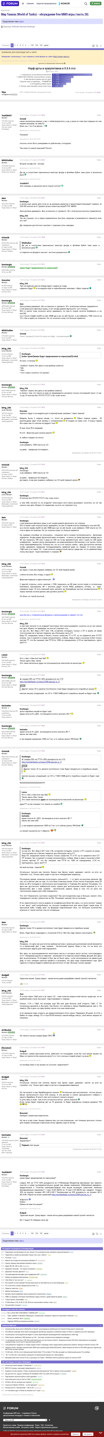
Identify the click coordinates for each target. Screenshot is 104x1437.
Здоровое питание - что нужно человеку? (20, 1269)
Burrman (23, 26)
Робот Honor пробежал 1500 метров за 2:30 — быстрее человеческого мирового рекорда (37, 1337)
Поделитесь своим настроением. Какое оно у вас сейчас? (26, 1255)
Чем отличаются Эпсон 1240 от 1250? (18, 1379)
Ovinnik (25, 984)
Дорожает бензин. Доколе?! (15, 1272)
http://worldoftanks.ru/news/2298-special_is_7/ (40, 682)
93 (57, 71)
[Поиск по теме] (97, 45)
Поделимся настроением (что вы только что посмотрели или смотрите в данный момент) (37, 1252)
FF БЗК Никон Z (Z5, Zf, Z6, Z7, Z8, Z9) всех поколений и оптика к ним (29, 1302)
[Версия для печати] (93, 45)
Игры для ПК (5, 10)
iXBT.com (6, 1431)
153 (32, 45)
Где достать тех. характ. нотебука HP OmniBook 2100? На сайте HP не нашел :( (32, 1374)
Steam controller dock (15, 1318)
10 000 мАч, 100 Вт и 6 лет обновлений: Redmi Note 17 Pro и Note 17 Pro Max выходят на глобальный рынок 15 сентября (47, 1352)
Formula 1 (8, 1258)
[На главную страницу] (10, 3)
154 (36, 45)
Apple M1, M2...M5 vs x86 (13, 1266)
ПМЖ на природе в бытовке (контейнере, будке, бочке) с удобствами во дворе (33, 1297)
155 (41, 45)
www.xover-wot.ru (51, 61)
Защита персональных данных (46, 1427)
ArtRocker (15, 26)
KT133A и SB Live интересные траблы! (18, 1382)
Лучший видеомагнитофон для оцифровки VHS (22, 1274)
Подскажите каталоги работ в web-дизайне (21, 1376)
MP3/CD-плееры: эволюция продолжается (20, 1368)
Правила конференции (25, 1425)
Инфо (99, 115)
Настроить (88, 1434)
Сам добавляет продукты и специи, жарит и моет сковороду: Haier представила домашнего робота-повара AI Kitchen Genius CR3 (51, 1345)
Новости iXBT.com (9, 1325)
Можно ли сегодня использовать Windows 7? (21, 1260)
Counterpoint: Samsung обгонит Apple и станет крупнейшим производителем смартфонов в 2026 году (41, 1334)
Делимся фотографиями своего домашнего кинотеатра (25, 1294)
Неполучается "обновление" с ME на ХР (19, 1388)
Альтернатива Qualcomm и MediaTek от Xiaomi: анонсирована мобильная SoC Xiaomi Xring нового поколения (44, 1329)
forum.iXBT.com (51, 1431)
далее (46, 45)
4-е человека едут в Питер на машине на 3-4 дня (22, 1390)
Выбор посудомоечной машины (16, 1277)
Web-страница (7, 1153)
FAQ (42, 1425)
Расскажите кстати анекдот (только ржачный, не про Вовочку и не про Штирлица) (34, 1283)
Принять (75, 1434)
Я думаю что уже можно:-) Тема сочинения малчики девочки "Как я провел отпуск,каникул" (38, 1371)
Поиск (37, 1425)
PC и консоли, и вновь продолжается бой (20, 1286)
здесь (21, 21)
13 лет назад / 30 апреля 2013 (87, 92)
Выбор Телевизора (12, 1291)
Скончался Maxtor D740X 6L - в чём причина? (21, 1385)
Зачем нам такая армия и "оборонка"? (19, 1365)
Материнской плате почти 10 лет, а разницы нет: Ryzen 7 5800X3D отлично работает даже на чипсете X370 (43, 1358)
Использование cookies (11, 1427)
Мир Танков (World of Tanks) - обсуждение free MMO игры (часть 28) (45, 14)
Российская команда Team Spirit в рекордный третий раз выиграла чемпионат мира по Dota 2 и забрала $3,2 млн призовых (49, 1332)
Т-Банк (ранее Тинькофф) (14, 1299)
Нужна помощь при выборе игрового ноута (21, 1263)
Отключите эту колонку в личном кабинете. (17, 1395)
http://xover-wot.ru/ (61, 57)
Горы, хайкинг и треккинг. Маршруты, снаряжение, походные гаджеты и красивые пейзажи (40, 1316)
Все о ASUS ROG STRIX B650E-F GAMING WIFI (22, 1313)
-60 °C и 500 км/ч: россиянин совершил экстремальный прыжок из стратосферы (34, 1355)
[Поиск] (86, 3)
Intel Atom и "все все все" (14, 1280)
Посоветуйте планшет (13, 1305)
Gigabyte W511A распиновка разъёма (20, 1321)
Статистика (49, 1425)
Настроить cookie (27, 1427)
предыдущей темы (43, 92)
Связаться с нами (9, 1425)
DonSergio (31, 26)
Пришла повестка (11, 1288)
